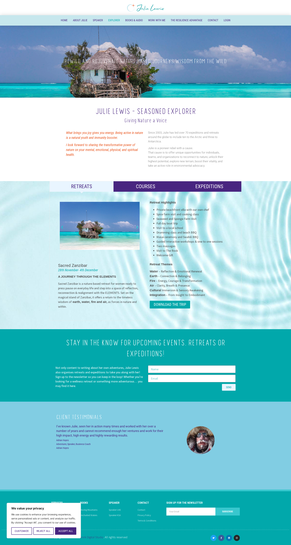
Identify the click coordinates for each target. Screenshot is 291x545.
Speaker (98, 20)
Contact (213, 20)
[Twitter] (214, 538)
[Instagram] (237, 538)
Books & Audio (134, 20)
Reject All (43, 531)
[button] (62, 227)
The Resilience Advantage (186, 20)
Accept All (65, 531)
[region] (44, 520)
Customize (22, 531)
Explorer (114, 20)
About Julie (80, 20)
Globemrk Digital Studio (88, 537)
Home (64, 20)
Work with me (156, 20)
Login (227, 20)
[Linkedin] (229, 538)
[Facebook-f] (221, 538)
